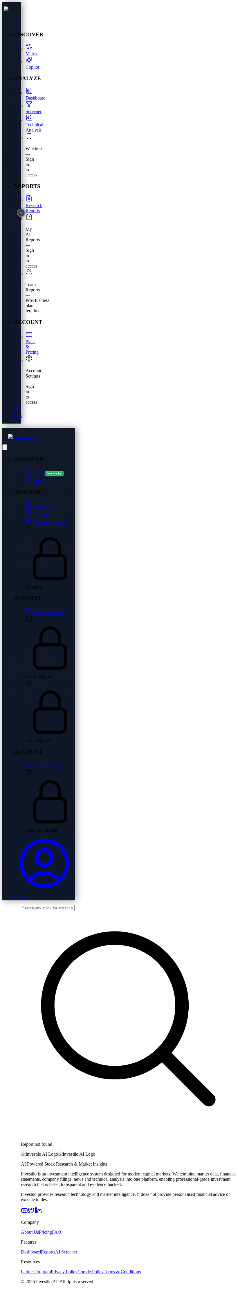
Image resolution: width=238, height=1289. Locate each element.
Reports (48, 1251)
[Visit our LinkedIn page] (38, 1212)
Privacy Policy (64, 1271)
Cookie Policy (90, 1271)
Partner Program (36, 1271)
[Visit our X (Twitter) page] (31, 1212)
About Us (30, 1232)
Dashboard (31, 1251)
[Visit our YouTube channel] (24, 1212)
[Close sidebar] (21, 213)
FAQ (56, 1232)
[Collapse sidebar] (4, 447)
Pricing (45, 1232)
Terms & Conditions (122, 1271)
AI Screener (66, 1251)
